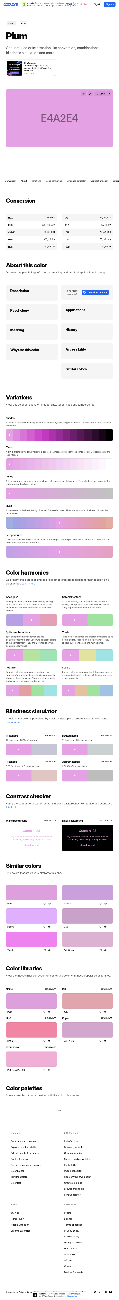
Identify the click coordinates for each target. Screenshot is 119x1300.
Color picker (17, 1170)
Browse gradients (73, 1147)
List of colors (71, 1141)
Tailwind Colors (19, 1176)
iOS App (15, 1212)
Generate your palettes (23, 1141)
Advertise (69, 1254)
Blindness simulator (76, 180)
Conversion (10, 180)
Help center (70, 1248)
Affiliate (68, 1260)
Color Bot (16, 1182)
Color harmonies (54, 180)
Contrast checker (99, 180)
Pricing (67, 1212)
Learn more (28, 583)
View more (72, 1095)
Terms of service (73, 1224)
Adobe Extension (20, 1224)
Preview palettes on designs (26, 1165)
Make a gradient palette (77, 1159)
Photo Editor (70, 1165)
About (24, 180)
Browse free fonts (74, 1188)
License (68, 1218)
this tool (11, 807)
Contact (68, 1266)
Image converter (73, 1170)
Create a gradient (73, 1153)
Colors (11, 23)
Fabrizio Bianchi (26, 1292)
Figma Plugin (17, 1218)
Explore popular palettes (24, 1147)
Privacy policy (71, 1230)
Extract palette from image (25, 1153)
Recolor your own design (77, 1176)
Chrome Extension (20, 1230)
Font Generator (72, 1194)
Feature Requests (73, 1272)
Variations (36, 180)
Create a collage (73, 1182)
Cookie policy (71, 1236)
